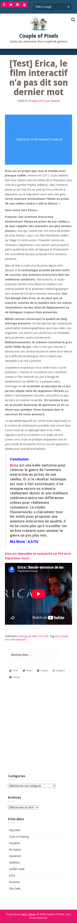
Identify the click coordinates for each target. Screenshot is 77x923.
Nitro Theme (28, 914)
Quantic (55, 100)
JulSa (12, 875)
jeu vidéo (33, 636)
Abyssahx (15, 830)
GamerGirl (15, 856)
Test (46, 636)
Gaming (22, 636)
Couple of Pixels (38, 36)
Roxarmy (14, 882)
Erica (14, 465)
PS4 (41, 636)
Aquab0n (14, 843)
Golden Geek (17, 869)
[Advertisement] (38, 728)
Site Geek (15, 888)
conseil (64, 636)
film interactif (18, 639)
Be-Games (15, 849)
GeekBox (14, 862)
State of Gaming (19, 836)
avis (56, 636)
